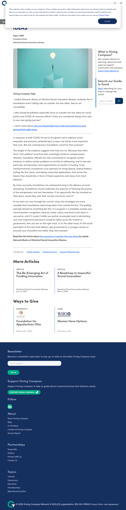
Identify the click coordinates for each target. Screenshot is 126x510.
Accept (107, 21)
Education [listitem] (12, 484)
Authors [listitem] (11, 453)
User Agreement (111, 504)
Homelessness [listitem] (14, 487)
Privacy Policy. (104, 15)
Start (100, 88)
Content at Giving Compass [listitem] (20, 429)
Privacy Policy (97, 504)
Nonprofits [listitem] (12, 449)
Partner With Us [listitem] (15, 456)
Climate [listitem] (11, 476)
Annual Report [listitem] (14, 433)
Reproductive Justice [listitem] (17, 491)
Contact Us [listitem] (12, 460)
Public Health (33, 251)
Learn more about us (108, 70)
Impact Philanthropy (70, 251)
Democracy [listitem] (13, 480)
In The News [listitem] (13, 425)
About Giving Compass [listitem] (18, 418)
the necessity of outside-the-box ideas (59, 236)
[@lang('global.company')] (4, 3)
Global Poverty (50, 251)
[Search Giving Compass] (115, 3)
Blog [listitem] (10, 422)
